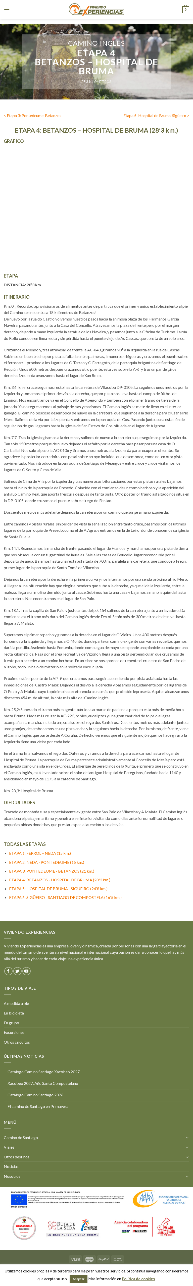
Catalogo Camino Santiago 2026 (35, 1094)
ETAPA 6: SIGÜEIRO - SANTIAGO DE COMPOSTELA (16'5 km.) (65, 897)
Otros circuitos (17, 1042)
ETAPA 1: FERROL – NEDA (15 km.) (40, 853)
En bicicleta (14, 1012)
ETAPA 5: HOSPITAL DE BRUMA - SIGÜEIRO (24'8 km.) (58, 888)
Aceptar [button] (78, 1279)
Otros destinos (16, 1156)
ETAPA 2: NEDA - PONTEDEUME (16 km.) (46, 862)
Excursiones (14, 1032)
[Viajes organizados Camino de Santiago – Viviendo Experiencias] (96, 9)
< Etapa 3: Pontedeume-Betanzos (32, 115)
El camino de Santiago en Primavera (38, 1106)
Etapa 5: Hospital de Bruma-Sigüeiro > (156, 115)
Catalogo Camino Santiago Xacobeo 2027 (44, 1071)
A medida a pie (16, 1003)
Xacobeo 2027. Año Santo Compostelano (43, 1083)
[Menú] (7, 9)
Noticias (11, 1166)
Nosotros (12, 1176)
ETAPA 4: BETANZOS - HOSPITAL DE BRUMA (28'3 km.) (59, 879)
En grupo (11, 1022)
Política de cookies (138, 1278)
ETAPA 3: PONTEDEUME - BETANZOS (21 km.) (51, 871)
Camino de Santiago (21, 1137)
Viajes (9, 1147)
